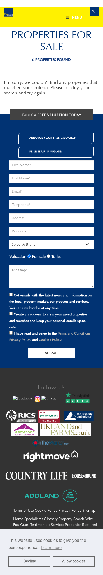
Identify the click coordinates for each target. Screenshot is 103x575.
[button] (94, 11)
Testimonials (40, 525)
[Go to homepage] (8, 13)
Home (18, 519)
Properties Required (81, 525)
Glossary (51, 519)
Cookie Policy (46, 510)
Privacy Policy (20, 340)
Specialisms (33, 519)
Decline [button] (29, 561)
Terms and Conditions (74, 333)
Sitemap (88, 510)
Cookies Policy (50, 340)
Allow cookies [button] (73, 561)
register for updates (46, 151)
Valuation (17, 256)
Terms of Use (23, 510)
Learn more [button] (51, 547)
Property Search (71, 519)
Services (57, 525)
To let (55, 256)
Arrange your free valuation (53, 137)
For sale (38, 256)
